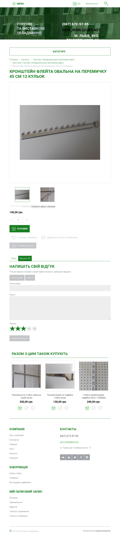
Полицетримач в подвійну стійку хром (60, 396)
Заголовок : (16, 283)
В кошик (22, 228)
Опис (13, 258)
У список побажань (27, 237)
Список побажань (19, 516)
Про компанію (17, 435)
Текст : (13, 294)
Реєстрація (17, 277)
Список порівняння (19, 511)
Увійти (30, 277)
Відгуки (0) (25, 258)
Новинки (14, 478)
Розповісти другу (26, 245)
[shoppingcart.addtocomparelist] (26, 408)
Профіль (14, 497)
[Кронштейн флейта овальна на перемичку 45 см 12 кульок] (22, 195)
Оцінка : (13, 323)
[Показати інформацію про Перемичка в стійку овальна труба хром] (26, 376)
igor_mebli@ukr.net (81, 30)
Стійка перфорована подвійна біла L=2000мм (94, 396)
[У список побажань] (33, 408)
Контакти (14, 440)
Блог (12, 449)
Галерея (14, 458)
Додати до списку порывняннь (62, 237)
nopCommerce (102, 531)
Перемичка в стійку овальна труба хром (26, 396)
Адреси (13, 507)
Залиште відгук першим (43, 206)
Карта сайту (16, 473)
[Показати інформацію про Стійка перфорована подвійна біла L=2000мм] (93, 376)
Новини (13, 444)
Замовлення (16, 502)
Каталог (14, 453)
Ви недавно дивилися (20, 482)
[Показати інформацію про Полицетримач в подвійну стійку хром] (60, 376)
